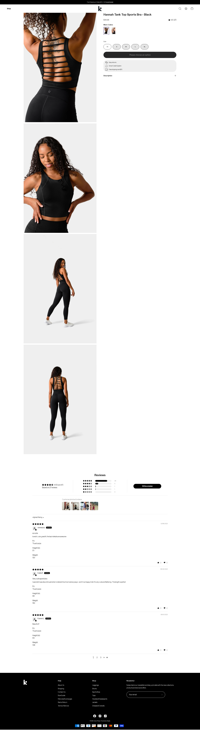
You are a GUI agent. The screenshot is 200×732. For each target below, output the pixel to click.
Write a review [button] (147, 486)
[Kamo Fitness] (100, 8)
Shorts (94, 689)
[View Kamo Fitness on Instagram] (100, 716)
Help (59, 681)
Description (107, 76)
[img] (172, 20)
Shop (94, 681)
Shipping (61, 689)
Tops (93, 695)
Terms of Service (63, 706)
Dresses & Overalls (98, 706)
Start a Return (62, 702)
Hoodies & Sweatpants (99, 699)
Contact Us (61, 692)
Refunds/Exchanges (65, 699)
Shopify (108, 721)
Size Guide (61, 695)
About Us (61, 685)
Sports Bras (96, 692)
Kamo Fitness (97, 721)
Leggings (95, 685)
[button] (87, 481)
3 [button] (100, 657)
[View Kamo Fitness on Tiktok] (105, 716)
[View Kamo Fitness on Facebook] (94, 716)
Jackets (94, 702)
